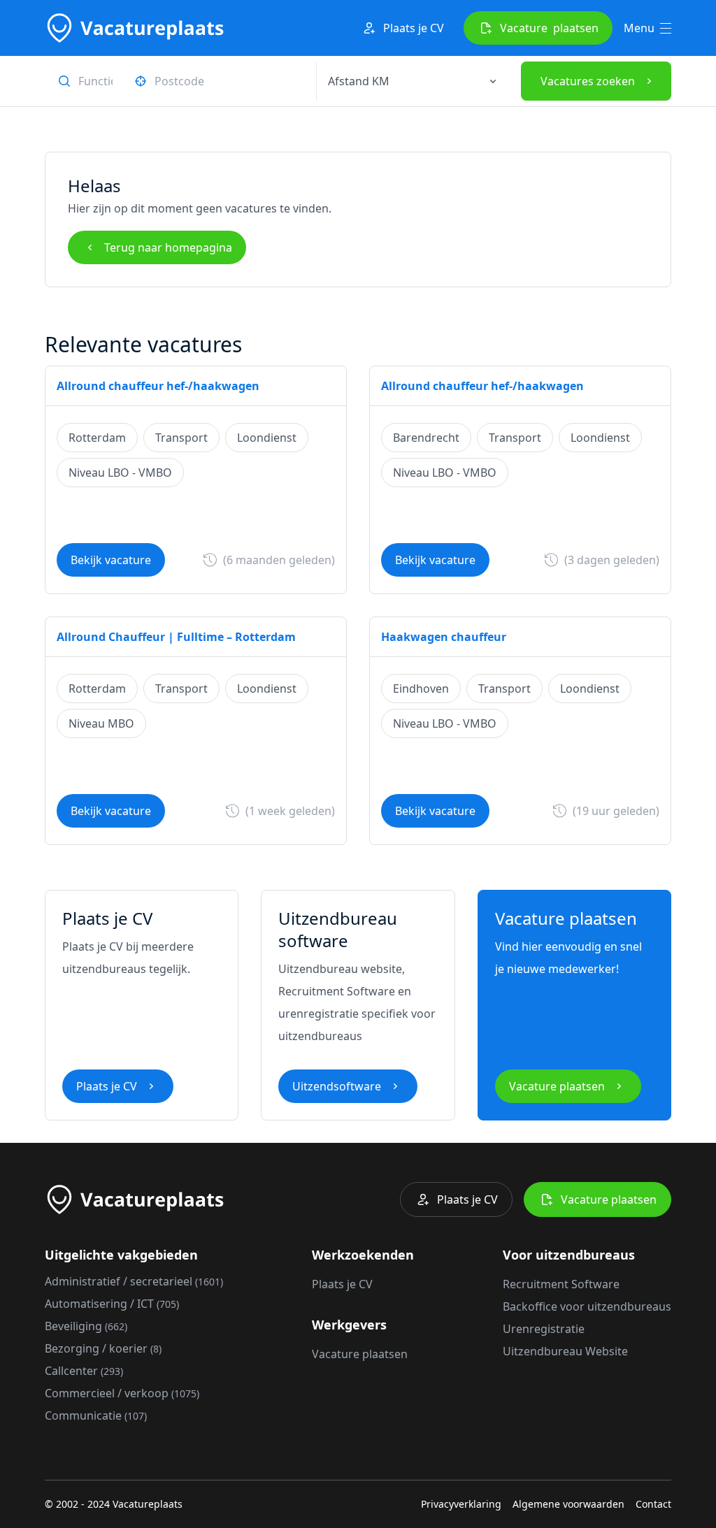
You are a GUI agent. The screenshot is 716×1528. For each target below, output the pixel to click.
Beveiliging (86, 1326)
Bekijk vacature (111, 560)
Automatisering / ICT (112, 1303)
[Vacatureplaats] (134, 28)
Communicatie (96, 1415)
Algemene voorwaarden (568, 1504)
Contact (653, 1504)
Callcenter (84, 1370)
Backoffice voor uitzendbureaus (587, 1306)
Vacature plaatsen (557, 1086)
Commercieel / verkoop (122, 1393)
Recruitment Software (561, 1284)
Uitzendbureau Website (565, 1351)
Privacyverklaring (461, 1504)
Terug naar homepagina (168, 247)
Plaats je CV (413, 28)
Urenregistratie (544, 1328)
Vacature (549, 28)
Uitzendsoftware (336, 1086)
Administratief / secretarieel (134, 1281)
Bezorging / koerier (103, 1348)
